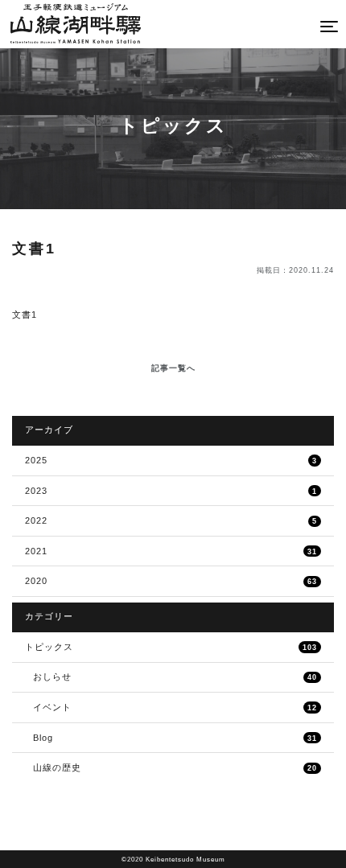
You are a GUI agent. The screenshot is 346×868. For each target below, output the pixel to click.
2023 (170, 491)
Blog (175, 738)
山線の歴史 (175, 767)
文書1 (24, 314)
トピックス (170, 647)
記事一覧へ (173, 368)
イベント (175, 707)
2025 (170, 460)
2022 (170, 520)
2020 (170, 581)
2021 (170, 551)
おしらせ (175, 676)
